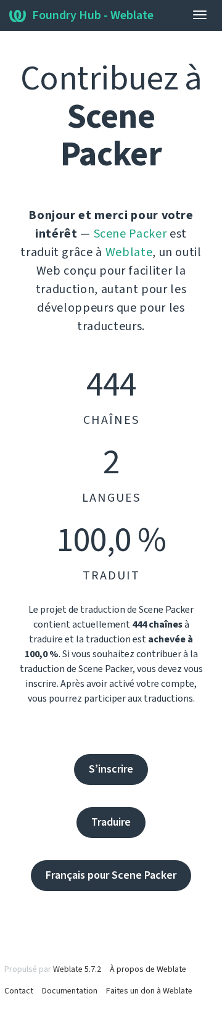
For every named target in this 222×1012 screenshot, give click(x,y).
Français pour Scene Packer (111, 875)
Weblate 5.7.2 (77, 969)
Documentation (69, 991)
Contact (18, 991)
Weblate (129, 252)
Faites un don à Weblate (149, 991)
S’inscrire (111, 769)
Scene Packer (130, 234)
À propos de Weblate (148, 969)
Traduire (111, 822)
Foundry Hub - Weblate (93, 15)
